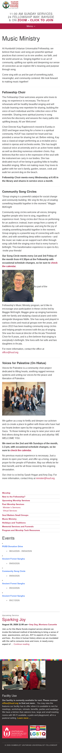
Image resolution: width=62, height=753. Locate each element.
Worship (6, 493)
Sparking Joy (14, 619)
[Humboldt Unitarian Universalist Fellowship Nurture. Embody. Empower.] (31, 5)
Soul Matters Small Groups (15, 515)
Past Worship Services (13, 504)
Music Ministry (9, 519)
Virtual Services (10, 511)
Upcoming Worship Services (16, 500)
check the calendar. (21, 450)
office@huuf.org (10, 352)
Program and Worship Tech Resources (21, 530)
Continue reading (21, 644)
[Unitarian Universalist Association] (15, 732)
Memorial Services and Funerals (18, 526)
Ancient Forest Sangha (13, 559)
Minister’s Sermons (11, 507)
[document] (31, 342)
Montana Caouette (48, 624)
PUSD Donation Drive (12, 546)
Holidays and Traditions (14, 523)
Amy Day (33, 624)
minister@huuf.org (45, 478)
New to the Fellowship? (13, 497)
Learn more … (24, 718)
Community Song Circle (13, 571)
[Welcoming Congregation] (38, 732)
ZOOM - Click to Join (35, 20)
